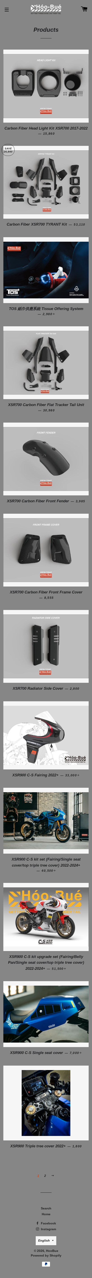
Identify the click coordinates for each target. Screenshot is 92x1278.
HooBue (52, 1251)
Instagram (48, 1229)
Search (46, 1208)
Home (46, 1214)
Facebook (48, 1223)
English (44, 1240)
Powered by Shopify (46, 1255)
